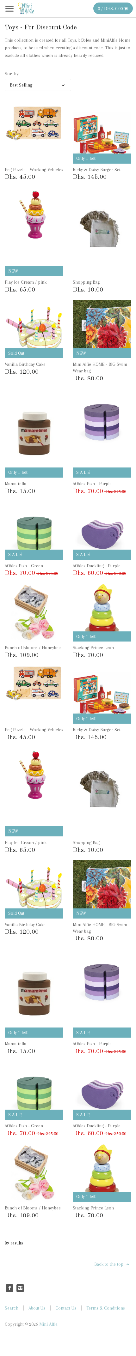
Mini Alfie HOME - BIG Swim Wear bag (100, 367)
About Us (36, 1308)
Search (11, 1308)
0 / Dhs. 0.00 (111, 8)
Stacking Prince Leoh (93, 647)
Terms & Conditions (105, 1308)
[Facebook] (9, 1288)
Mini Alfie (48, 1324)
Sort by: (12, 73)
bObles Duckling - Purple (97, 565)
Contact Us (65, 1308)
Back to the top (109, 1264)
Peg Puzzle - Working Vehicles (34, 169)
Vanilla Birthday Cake (25, 364)
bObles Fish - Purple (92, 483)
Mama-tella (15, 483)
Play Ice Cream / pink (25, 282)
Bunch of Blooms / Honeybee (33, 647)
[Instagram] (20, 1288)
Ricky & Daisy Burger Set (97, 169)
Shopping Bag (86, 282)
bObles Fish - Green (24, 565)
